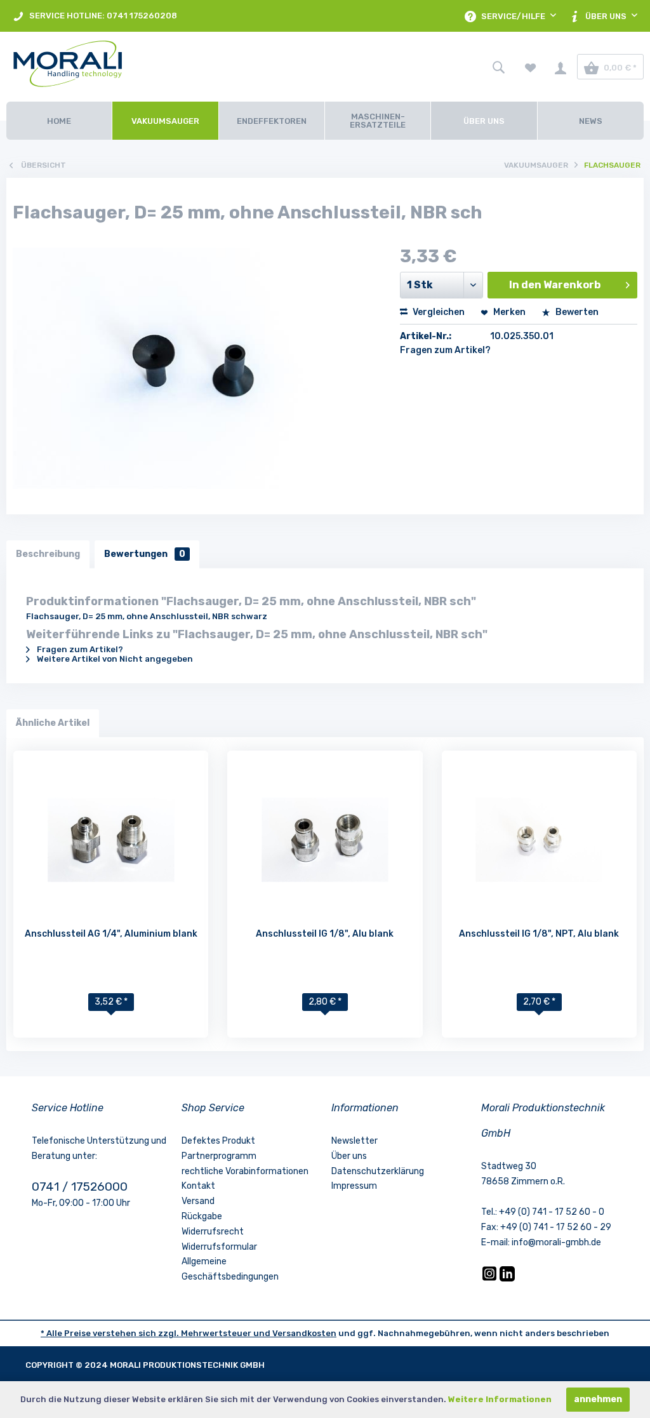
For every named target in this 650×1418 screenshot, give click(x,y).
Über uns (349, 1156)
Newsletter (354, 1140)
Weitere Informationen (500, 1399)
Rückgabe (202, 1216)
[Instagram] (490, 1278)
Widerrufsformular (219, 1246)
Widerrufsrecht (213, 1231)
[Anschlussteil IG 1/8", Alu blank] (324, 839)
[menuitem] (94, 16)
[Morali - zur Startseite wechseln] (103, 67)
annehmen (598, 1399)
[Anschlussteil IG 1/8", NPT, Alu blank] (539, 839)
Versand (198, 1201)
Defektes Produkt (218, 1140)
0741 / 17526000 (80, 1186)
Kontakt (198, 1186)
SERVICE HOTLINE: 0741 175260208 (102, 15)
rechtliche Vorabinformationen (245, 1171)
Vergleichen (438, 312)
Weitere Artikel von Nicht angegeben (114, 659)
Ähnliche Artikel (53, 723)
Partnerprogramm (219, 1156)
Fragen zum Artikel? (445, 350)
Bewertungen (144, 554)
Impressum (354, 1186)
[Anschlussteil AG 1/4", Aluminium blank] (110, 839)
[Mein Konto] (560, 66)
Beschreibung (48, 554)
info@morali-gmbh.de (556, 1242)
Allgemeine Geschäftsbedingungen (230, 1269)
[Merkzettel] (530, 66)
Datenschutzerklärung (377, 1171)
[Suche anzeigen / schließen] (498, 66)
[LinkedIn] (507, 1278)
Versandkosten (304, 1333)
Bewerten (576, 312)
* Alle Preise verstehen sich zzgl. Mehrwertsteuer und (156, 1333)
